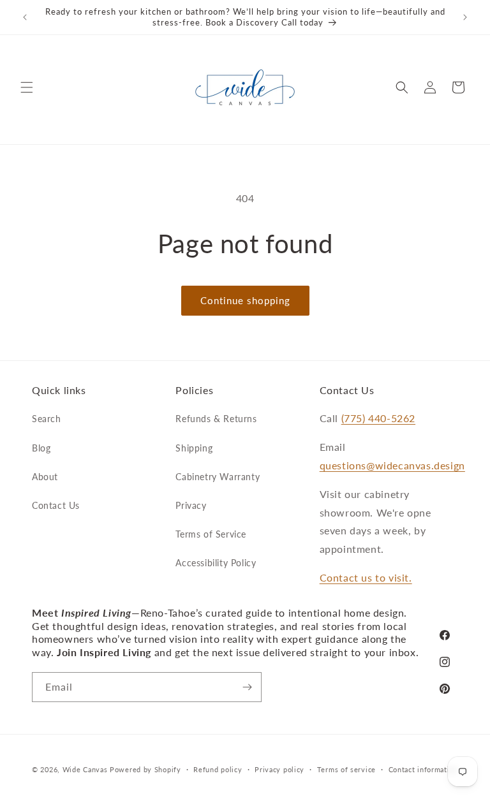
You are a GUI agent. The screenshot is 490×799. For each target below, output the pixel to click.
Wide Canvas (85, 769)
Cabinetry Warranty (217, 476)
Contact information (423, 769)
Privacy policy (279, 769)
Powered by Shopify (145, 769)
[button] (27, 87)
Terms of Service (210, 534)
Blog (41, 448)
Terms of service (346, 769)
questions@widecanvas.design (392, 465)
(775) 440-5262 (378, 418)
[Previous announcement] (25, 17)
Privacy (190, 505)
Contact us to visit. (366, 577)
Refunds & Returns (215, 418)
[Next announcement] (465, 17)
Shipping (193, 448)
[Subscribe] (247, 687)
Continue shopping (245, 300)
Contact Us (56, 505)
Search (46, 418)
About (45, 476)
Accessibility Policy (215, 562)
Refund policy (217, 769)
